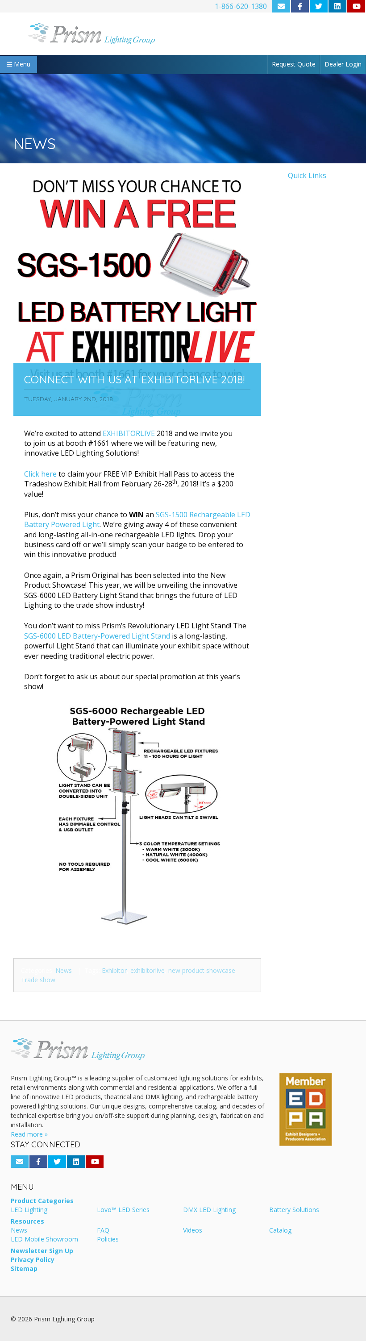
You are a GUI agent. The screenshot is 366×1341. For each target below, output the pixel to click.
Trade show (38, 980)
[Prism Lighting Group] (91, 33)
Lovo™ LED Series (123, 1210)
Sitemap (24, 1269)
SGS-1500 (172, 514)
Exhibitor (114, 970)
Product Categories (42, 1201)
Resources (27, 1221)
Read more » (29, 1134)
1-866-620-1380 (241, 6)
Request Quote (294, 64)
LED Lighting (29, 1210)
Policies (108, 1239)
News (63, 970)
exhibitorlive (147, 970)
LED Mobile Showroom (44, 1239)
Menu (21, 64)
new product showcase (201, 970)
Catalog (280, 1230)
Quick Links (307, 175)
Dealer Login (343, 64)
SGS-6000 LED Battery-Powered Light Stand (97, 636)
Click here (40, 474)
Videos (192, 1230)
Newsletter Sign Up (42, 1251)
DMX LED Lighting (209, 1210)
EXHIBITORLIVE (129, 433)
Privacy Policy (32, 1260)
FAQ (103, 1230)
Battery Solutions (294, 1210)
